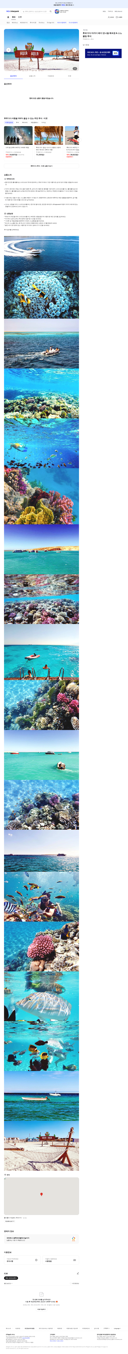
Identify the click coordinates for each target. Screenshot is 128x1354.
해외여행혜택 (61, 22)
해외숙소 (15, 22)
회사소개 (8, 1328)
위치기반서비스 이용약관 (46, 1328)
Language (117, 1328)
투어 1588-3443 (54, 1336)
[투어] (13, 17)
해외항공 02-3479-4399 (56, 1339)
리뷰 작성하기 (41, 1309)
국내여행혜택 (73, 22)
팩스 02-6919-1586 (55, 1338)
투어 (17, 122)
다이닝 (44, 122)
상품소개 (32, 76)
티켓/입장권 (9, 122)
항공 (8, 22)
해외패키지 (24, 22)
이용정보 (51, 76)
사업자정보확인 (26, 1338)
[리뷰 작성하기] (78, 1273)
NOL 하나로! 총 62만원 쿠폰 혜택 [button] (34, 11)
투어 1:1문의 (53, 1340)
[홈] (8, 17)
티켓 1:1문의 (60, 1340)
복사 (25, 1218)
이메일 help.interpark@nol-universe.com (71, 1338)
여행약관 (59, 1328)
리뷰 (69, 76)
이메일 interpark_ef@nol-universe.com (107, 1338)
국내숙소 (42, 22)
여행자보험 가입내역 (72, 1328)
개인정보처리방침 (29, 1328)
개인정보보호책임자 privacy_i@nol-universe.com (109, 1339)
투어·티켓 (33, 22)
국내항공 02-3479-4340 (70, 1339)
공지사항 (96, 1328)
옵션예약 (13, 76)
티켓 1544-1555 (64, 1336)
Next (79, 140)
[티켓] (20, 17)
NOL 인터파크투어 (11, 1278)
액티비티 (25, 122)
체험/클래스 (34, 122)
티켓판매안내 (86, 1328)
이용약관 (17, 1328)
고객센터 (105, 1328)
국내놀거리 (50, 22)
